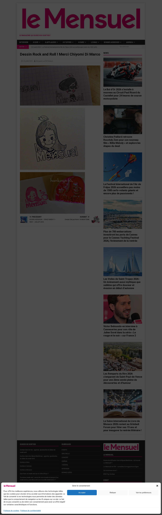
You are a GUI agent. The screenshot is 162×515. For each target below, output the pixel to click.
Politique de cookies (11, 511)
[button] (157, 486)
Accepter (82, 493)
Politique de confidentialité (30, 511)
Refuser (113, 493)
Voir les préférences (143, 493)
